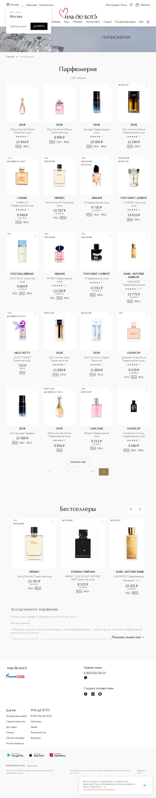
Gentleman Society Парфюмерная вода (134, 435)
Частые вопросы (15, 743)
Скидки (107, 22)
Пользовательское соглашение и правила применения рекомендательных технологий (100, 772)
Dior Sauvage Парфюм (22, 433)
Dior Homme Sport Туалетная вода (59, 359)
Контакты (36, 738)
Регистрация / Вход (116, 5)
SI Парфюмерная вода (96, 202)
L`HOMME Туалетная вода (134, 204)
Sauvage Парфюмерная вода (97, 131)
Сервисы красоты (15, 721)
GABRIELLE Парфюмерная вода (22, 204)
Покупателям (46, 5)
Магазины (31, 5)
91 (93, 471)
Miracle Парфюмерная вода (97, 435)
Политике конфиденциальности (99, 789)
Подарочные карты (125, 22)
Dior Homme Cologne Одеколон (97, 359)
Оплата (10, 732)
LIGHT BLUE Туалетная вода (22, 280)
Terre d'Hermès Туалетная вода (59, 204)
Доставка (11, 727)
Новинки (77, 22)
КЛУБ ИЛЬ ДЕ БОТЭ (41, 716)
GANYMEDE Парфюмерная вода (134, 283)
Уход (66, 22)
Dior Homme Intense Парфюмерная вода (134, 131)
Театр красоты (38, 732)
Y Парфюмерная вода (97, 278)
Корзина (145, 5)
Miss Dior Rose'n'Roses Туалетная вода (59, 131)
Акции (34, 727)
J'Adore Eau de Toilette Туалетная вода (22, 131)
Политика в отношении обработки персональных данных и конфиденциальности (30, 772)
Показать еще (78, 462)
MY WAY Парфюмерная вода (60, 280)
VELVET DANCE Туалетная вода (22, 359)
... (85, 471)
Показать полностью (126, 637)
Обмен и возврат (15, 738)
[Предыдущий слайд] (131, 509)
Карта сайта (32, 766)
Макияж (56, 22)
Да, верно (39, 26)
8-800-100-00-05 (95, 673)
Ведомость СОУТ (141, 772)
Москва (14, 5)
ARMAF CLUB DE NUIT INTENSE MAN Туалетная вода (83, 578)
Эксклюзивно (93, 22)
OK (144, 785)
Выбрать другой (18, 26)
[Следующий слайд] (140, 509)
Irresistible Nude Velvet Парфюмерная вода (134, 359)
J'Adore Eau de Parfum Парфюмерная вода (59, 435)
